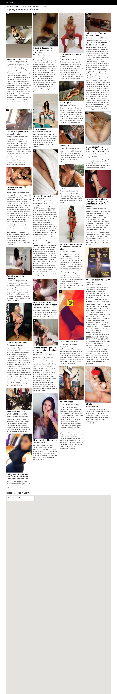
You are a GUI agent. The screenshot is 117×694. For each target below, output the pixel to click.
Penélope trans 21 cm (17, 59)
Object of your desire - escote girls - (43, 197)
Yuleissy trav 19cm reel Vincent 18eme (96, 34)
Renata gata (65, 102)
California (36, 6)
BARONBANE (10, 2)
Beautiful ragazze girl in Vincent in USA (17, 133)
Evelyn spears (39, 129)
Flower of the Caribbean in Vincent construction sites (71, 246)
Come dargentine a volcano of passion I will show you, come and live (97, 149)
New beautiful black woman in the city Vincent (45, 303)
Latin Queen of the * (69, 341)
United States (26, 6)
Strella (89, 404)
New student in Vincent (17, 342)
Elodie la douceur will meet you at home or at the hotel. (44, 50)
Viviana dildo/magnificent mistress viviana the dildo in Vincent (45, 350)
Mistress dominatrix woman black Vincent (17, 412)
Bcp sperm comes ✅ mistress (16, 188)
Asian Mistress (66, 402)
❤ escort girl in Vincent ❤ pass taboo (98, 281)
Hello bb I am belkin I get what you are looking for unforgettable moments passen (97, 202)
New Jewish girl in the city (45, 440)
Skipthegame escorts (13, 6)
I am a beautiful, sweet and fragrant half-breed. (18, 475)
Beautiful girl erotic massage (15, 277)
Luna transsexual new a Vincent (70, 55)
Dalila (62, 188)
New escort (65, 145)
